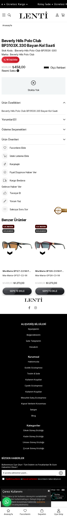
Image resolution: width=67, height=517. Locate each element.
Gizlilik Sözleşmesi (33, 367)
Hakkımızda (33, 361)
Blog (33, 415)
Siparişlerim (33, 329)
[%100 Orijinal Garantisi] (60, 210)
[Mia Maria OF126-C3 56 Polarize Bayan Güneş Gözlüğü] (49, 246)
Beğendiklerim (33, 335)
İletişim (33, 409)
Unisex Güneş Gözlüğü (33, 442)
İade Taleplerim (33, 341)
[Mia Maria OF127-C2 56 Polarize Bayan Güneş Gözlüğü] (17, 246)
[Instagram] (36, 308)
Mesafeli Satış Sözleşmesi (33, 398)
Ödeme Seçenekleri (14, 129)
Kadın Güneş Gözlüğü (33, 436)
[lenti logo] (33, 299)
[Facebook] (30, 308)
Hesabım (33, 347)
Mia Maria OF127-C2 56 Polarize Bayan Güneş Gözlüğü (17, 271)
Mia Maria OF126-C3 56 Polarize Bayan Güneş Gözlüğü (49, 271)
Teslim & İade (33, 373)
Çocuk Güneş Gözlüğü (33, 448)
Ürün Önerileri (10, 139)
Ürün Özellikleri (11, 102)
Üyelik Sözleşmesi (33, 385)
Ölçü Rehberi (57, 67)
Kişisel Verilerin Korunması (33, 403)
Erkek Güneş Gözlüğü (33, 430)
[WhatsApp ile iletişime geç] (6, 501)
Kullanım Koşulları (33, 379)
